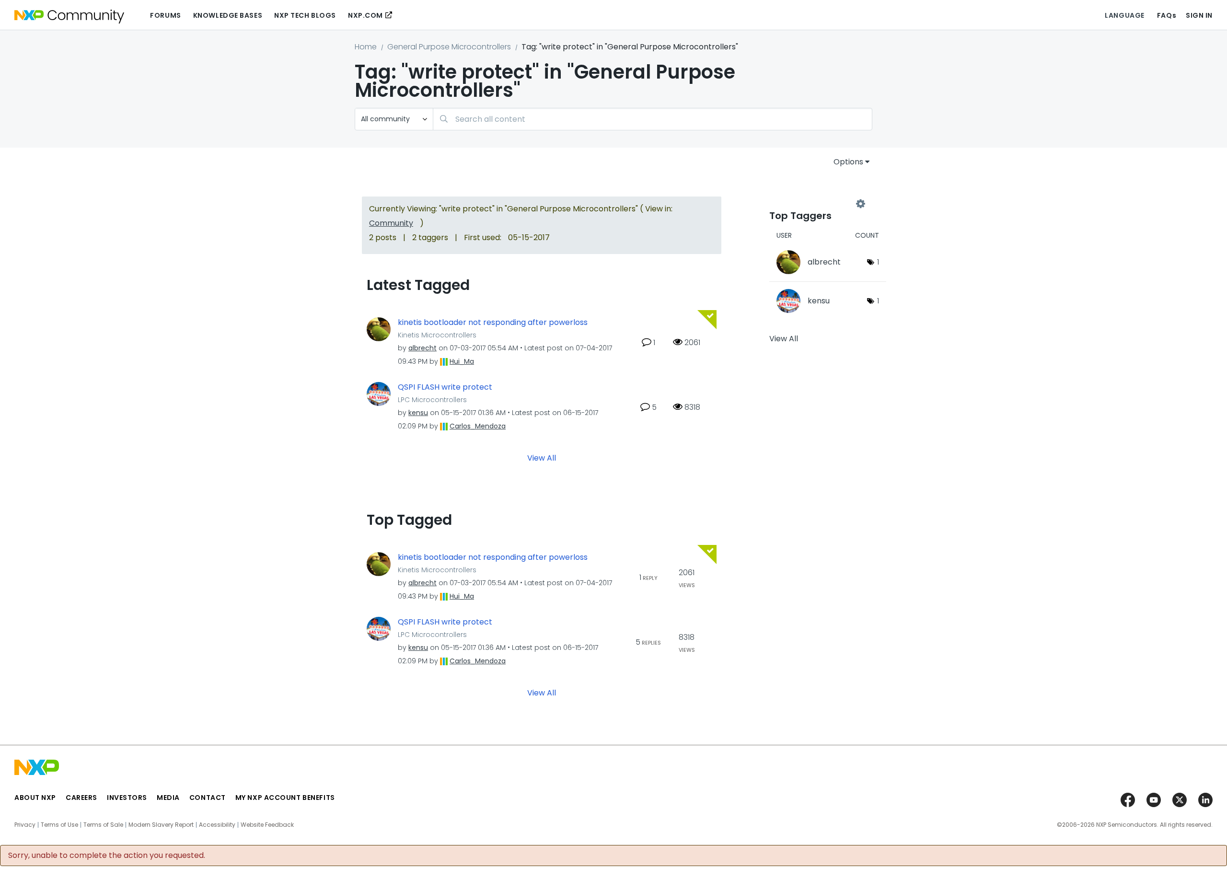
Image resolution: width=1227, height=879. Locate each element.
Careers (81, 797)
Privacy (24, 825)
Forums (165, 15)
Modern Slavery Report (161, 825)
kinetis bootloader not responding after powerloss (493, 322)
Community (391, 223)
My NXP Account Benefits (285, 797)
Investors (127, 797)
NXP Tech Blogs (305, 15)
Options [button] (848, 161)
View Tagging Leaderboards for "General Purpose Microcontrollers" (814, 204)
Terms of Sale (103, 825)
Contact (207, 797)
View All (541, 457)
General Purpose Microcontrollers (449, 46)
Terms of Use (59, 825)
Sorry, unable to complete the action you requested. (106, 855)
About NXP (35, 797)
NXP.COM (365, 15)
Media (168, 797)
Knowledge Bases (227, 15)
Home (366, 46)
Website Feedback (267, 825)
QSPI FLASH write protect (445, 387)
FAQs (1166, 15)
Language (1124, 15)
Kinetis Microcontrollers (437, 335)
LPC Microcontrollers (432, 400)
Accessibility (217, 825)
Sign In (1199, 15)
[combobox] (652, 119)
